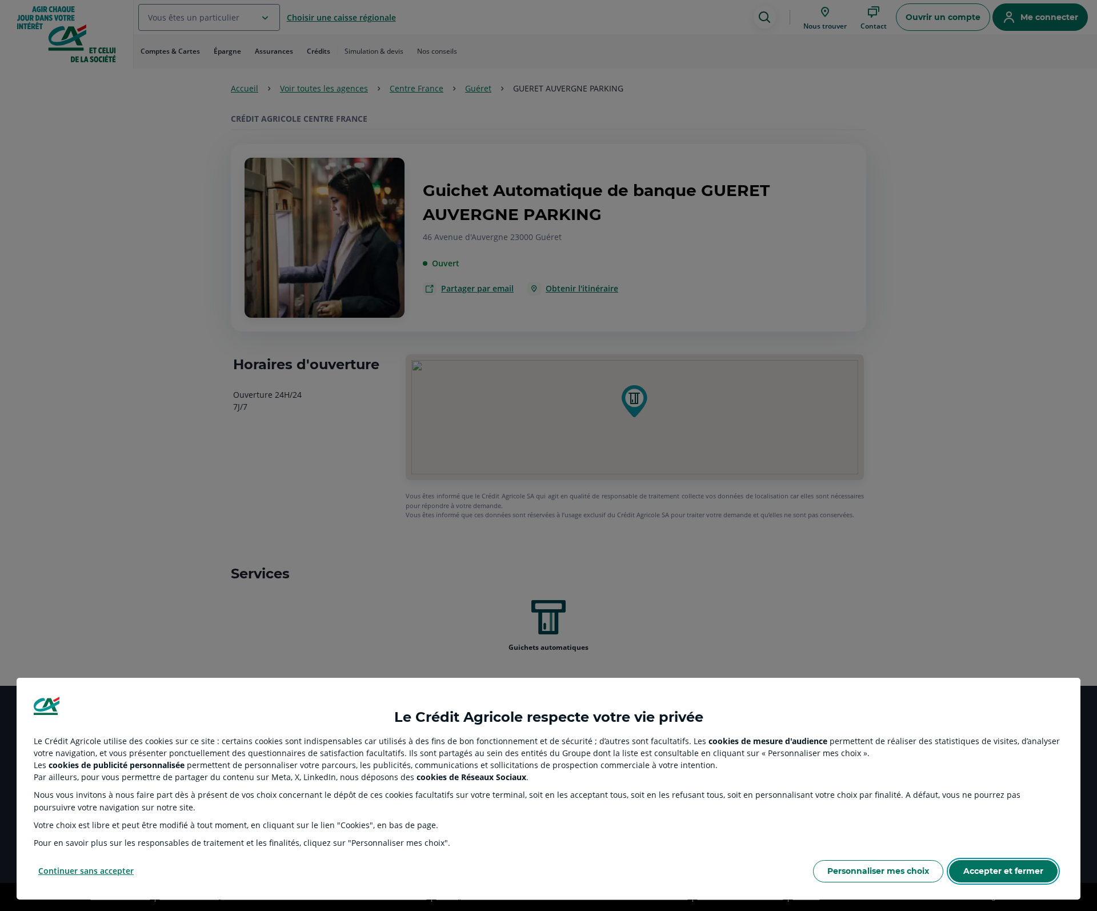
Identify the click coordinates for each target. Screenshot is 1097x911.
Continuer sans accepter (86, 870)
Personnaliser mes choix (878, 871)
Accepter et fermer (1003, 871)
